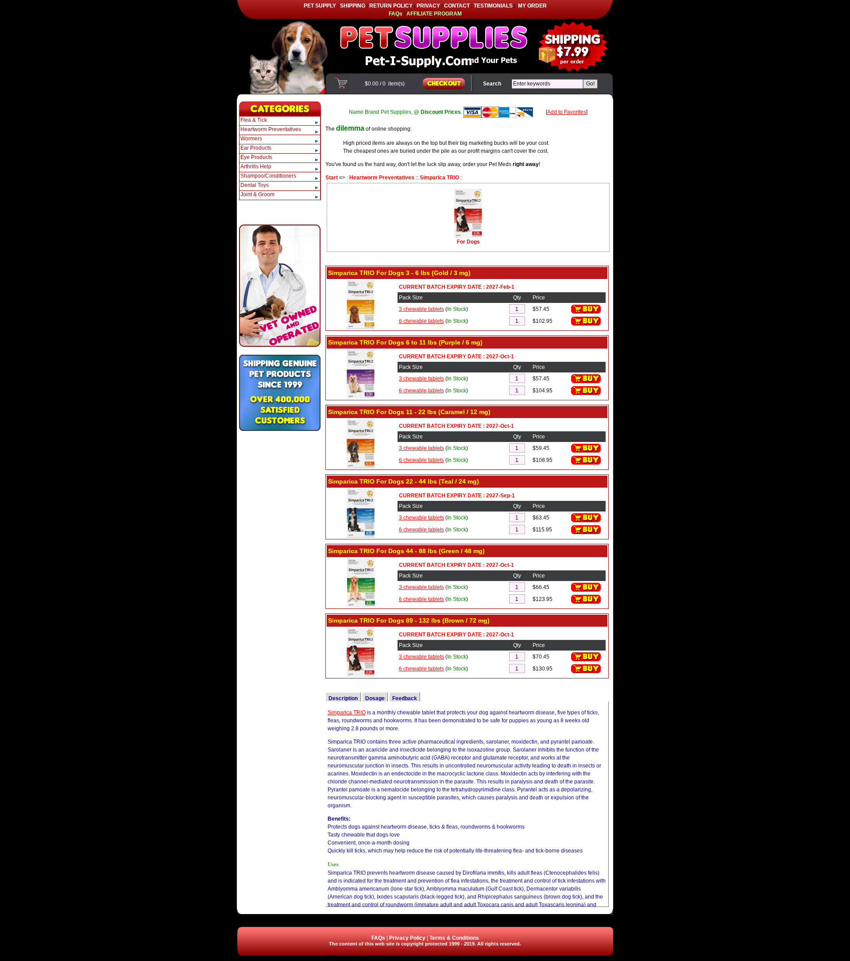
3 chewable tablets (421, 309)
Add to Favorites (566, 112)
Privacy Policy (407, 938)
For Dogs (468, 242)
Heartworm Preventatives (381, 177)
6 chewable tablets (421, 321)
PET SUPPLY (320, 6)
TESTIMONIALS (493, 6)
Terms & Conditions (454, 938)
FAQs (378, 938)
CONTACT (457, 6)
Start (331, 177)
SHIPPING (352, 6)
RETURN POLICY (391, 6)
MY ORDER (532, 6)
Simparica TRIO (439, 177)
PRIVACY (428, 6)
